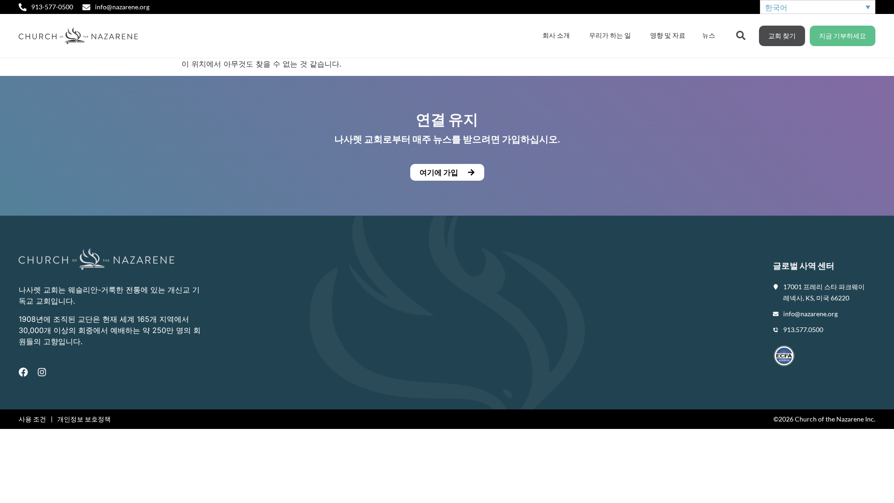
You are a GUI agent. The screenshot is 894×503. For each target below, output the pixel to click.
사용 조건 (32, 419)
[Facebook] (23, 372)
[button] (447, 172)
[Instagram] (42, 372)
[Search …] (741, 34)
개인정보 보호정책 (84, 419)
